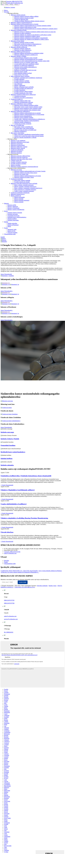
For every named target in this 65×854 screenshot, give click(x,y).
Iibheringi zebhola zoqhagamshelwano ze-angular (27, 113)
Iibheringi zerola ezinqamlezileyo (23, 116)
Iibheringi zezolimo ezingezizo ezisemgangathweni (24, 166)
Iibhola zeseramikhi (19, 197)
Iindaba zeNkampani (13, 225)
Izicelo (6, 211)
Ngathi (6, 228)
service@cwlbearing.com (11, 619)
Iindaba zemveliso (12, 223)
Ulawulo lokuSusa (7, 532)
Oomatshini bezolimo (8, 445)
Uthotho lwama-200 (16, 160)
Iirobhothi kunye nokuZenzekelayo (16, 217)
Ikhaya (6, 10)
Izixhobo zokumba (7, 465)
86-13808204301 (8, 632)
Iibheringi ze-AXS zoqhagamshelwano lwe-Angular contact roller (31, 61)
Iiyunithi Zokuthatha (19, 90)
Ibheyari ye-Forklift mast (17, 125)
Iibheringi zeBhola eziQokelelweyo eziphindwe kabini (28, 53)
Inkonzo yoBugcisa (12, 206)
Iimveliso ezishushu (42, 585)
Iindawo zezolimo (15, 165)
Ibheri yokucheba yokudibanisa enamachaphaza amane (29, 134)
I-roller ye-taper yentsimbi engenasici (24, 191)
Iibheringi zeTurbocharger (18, 145)
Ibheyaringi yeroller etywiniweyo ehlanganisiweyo (27, 44)
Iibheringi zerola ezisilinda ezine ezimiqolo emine (27, 110)
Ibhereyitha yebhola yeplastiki (22, 180)
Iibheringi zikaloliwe (16, 153)
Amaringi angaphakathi (20, 68)
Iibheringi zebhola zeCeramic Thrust (24, 177)
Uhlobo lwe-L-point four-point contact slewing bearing (29, 136)
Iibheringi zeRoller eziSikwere (19, 47)
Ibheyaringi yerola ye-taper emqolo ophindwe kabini (28, 107)
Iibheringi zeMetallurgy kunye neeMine (21, 103)
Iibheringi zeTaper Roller (17, 41)
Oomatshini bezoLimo (13, 215)
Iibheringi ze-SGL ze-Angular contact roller (25, 62)
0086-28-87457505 (9, 600)
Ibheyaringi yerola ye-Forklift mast (23, 126)
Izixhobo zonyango (12, 214)
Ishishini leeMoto (12, 218)
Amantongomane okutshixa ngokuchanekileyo (26, 120)
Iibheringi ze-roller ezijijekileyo (22, 33)
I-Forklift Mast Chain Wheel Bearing (24, 128)
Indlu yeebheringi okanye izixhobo (20, 76)
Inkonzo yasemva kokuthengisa (15, 209)
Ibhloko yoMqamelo (19, 85)
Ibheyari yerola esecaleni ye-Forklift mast (25, 130)
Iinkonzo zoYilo (11, 205)
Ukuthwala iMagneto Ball (21, 19)
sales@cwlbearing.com (10, 553)
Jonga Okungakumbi (6, 274)
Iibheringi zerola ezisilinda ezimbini (23, 117)
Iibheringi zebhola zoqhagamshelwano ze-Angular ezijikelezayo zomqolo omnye (35, 28)
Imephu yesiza (52, 585)
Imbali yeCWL (11, 231)
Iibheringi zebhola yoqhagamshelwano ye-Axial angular (29, 114)
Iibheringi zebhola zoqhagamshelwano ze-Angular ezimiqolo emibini (32, 25)
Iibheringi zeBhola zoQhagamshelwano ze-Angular (24, 24)
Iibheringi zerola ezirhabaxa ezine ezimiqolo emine (27, 108)
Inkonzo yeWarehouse (13, 208)
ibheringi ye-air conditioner (18, 140)
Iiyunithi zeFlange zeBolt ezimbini (23, 91)
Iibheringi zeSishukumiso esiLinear (23, 102)
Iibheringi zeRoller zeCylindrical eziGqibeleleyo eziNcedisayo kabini (32, 35)
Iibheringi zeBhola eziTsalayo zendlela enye (26, 54)
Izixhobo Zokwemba (13, 220)
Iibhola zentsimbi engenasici (21, 200)
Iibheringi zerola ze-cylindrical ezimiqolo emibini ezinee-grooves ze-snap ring (35, 31)
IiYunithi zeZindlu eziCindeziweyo (23, 88)
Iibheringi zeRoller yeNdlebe (18, 56)
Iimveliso (6, 12)
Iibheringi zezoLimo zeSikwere (19, 157)
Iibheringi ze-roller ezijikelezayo (22, 50)
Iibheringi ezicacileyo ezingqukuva (23, 97)
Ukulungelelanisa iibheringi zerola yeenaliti (25, 58)
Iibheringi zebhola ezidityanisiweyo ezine (25, 27)
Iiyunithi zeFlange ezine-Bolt (22, 82)
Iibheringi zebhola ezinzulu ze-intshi (24, 18)
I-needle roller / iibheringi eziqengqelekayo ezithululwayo (29, 119)
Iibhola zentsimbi (18, 202)
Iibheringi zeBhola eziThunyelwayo (20, 51)
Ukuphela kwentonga (20, 96)
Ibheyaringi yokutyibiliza (17, 133)
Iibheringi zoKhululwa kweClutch (20, 142)
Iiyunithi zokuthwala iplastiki (22, 182)
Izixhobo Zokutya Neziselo (14, 212)
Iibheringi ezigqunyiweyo (18, 194)
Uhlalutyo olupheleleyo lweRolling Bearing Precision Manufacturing (24, 518)
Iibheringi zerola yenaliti (20, 71)
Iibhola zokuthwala (16, 195)
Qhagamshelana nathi (10, 234)
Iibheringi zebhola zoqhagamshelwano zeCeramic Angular (29, 171)
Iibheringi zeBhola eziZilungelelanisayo (21, 22)
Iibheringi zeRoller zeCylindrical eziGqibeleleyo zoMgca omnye (31, 39)
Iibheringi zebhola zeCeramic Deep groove (25, 172)
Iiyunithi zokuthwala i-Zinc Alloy (23, 93)
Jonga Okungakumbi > (7, 291)
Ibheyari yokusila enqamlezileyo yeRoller (25, 137)
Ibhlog (9, 226)
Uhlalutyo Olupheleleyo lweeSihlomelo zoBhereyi (18, 490)
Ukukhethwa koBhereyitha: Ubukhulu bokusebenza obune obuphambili (26, 476)
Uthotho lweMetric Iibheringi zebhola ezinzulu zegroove (29, 21)
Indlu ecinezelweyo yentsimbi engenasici (25, 189)
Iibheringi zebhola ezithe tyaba (22, 100)
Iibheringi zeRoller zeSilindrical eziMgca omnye (27, 36)
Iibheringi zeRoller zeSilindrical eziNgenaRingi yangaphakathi (31, 38)
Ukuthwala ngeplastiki (17, 179)
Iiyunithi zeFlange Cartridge (21, 80)
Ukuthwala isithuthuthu (17, 149)
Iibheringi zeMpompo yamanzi (19, 146)
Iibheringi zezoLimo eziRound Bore (20, 156)
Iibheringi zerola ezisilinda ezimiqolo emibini (26, 105)
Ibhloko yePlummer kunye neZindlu (24, 87)
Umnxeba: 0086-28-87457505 (14, 1)
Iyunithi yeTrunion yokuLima (19, 162)
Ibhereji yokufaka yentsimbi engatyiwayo (25, 186)
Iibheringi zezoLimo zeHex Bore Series (21, 159)
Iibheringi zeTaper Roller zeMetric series (25, 45)
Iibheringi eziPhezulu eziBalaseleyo (20, 111)
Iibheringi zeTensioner (17, 143)
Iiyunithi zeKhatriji (19, 79)
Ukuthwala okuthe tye (17, 99)
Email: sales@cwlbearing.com (15, 3)
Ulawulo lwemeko (12, 232)
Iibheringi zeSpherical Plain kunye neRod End (23, 94)
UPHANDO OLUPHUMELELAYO (25, 587)
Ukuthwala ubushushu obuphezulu (20, 192)
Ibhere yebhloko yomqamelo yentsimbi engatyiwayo (28, 188)
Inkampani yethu (11, 229)
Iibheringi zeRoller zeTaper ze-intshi (24, 42)
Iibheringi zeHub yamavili (18, 148)
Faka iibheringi (18, 84)
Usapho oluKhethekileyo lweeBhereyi (13, 504)
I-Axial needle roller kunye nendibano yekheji (26, 64)
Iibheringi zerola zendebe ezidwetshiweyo (25, 67)
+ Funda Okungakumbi (7, 485)
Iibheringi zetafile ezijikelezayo (22, 122)
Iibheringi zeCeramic (16, 169)
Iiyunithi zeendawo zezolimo (18, 163)
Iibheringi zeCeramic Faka (21, 174)
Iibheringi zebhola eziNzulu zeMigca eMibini (26, 16)
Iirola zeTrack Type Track (21, 74)
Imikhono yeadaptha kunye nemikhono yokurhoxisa (28, 77)
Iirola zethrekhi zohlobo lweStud (23, 73)
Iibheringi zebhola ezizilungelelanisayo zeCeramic (27, 176)
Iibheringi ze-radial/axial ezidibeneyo (24, 65)
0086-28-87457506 (9, 603)
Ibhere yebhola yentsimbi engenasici (24, 185)
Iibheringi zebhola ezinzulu (18, 15)
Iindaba (6, 222)
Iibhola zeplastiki (18, 199)
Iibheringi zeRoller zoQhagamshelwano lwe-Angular (28, 59)
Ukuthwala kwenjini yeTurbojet (22, 123)
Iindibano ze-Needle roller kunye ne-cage (25, 70)
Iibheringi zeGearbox (16, 151)
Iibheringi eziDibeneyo (20, 131)
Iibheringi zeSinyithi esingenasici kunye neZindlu (24, 183)
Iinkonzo (6, 203)
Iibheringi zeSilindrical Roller (19, 30)
